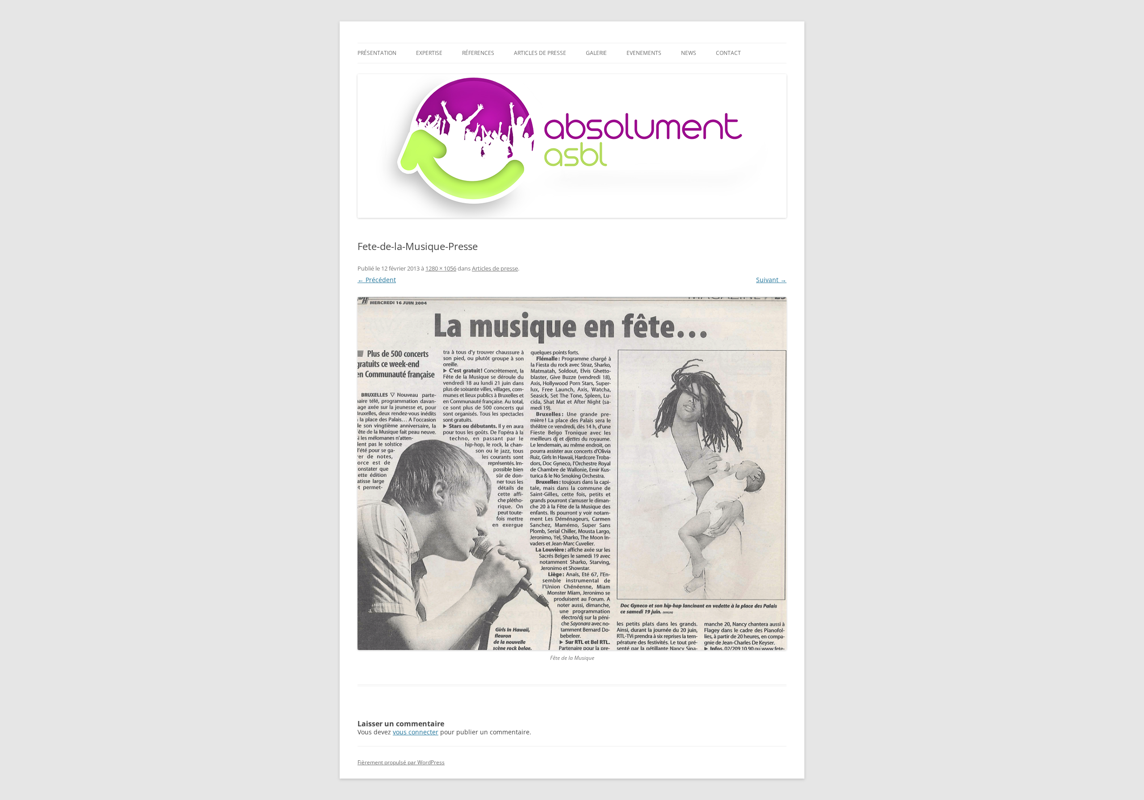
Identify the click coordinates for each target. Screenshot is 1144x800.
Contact (728, 53)
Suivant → (771, 279)
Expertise (429, 53)
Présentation (377, 53)
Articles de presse (540, 53)
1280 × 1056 (440, 268)
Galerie (596, 53)
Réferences (478, 53)
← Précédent (377, 279)
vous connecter (415, 732)
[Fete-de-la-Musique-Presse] (572, 473)
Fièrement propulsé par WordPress (401, 762)
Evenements (644, 53)
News (688, 53)
